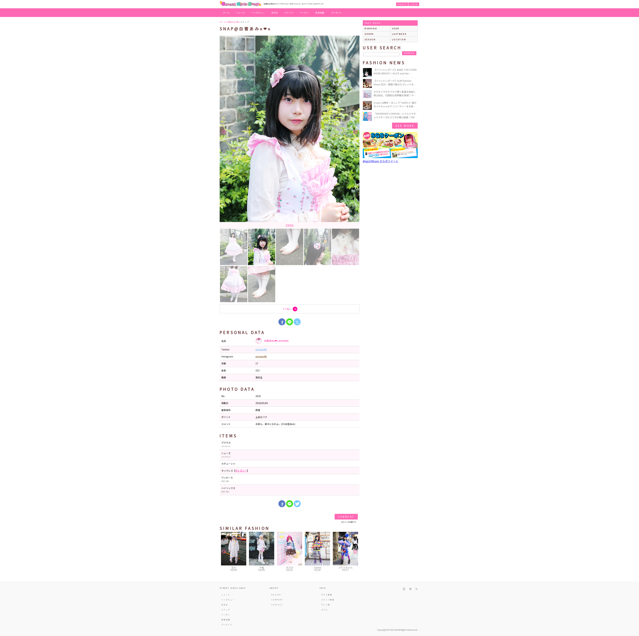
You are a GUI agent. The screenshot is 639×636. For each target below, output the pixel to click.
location (399, 39)
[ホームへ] (240, 4)
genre (369, 33)
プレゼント (336, 12)
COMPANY (277, 599)
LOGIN (414, 4)
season (370, 39)
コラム (324, 609)
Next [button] (355, 131)
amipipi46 (261, 349)
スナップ (289, 12)
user (395, 28)
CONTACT (277, 604)
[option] (289, 132)
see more (404, 126)
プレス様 (325, 604)
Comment (346, 516)
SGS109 (276, 594)
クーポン (304, 12)
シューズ (290, 225)
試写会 (274, 12)
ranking (371, 28)
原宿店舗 (320, 12)
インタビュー (258, 12)
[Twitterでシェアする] (297, 503)
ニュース (240, 12)
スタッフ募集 (327, 599)
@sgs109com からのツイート (380, 161)
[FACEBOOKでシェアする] (281, 321)
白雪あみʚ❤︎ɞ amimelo (276, 340)
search (409, 53)
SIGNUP (402, 4)
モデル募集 (326, 594)
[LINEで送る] (289, 321)
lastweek (399, 33)
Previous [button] (223, 131)
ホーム (226, 12)
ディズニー (241, 470)
